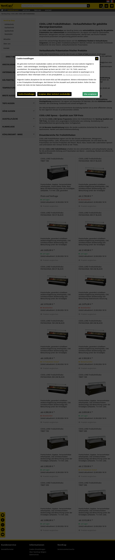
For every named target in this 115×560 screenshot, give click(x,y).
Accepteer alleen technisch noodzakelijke (54, 94)
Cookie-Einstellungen (26, 94)
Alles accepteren (90, 94)
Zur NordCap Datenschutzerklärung (76, 75)
